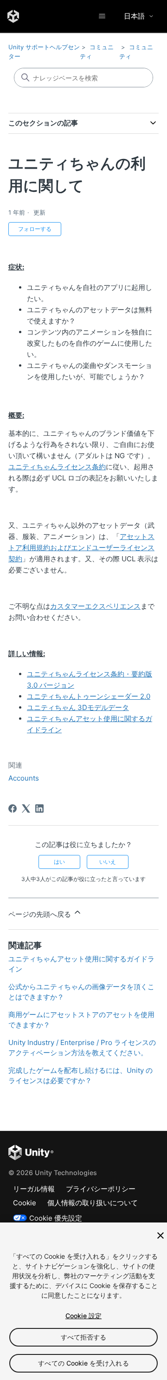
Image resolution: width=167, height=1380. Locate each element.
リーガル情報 (34, 1188)
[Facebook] (12, 808)
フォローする (34, 228)
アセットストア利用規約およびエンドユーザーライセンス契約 (81, 547)
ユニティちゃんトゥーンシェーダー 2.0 (88, 696)
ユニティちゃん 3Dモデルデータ (78, 707)
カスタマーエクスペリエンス (95, 606)
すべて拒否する (84, 1337)
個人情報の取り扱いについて (92, 1202)
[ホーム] (13, 16)
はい (59, 861)
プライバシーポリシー (100, 1188)
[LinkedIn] (39, 808)
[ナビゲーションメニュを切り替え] (101, 16)
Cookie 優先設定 (55, 1218)
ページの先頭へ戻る (40, 914)
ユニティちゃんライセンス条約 (57, 466)
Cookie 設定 (83, 1316)
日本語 (134, 16)
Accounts (23, 778)
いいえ (107, 861)
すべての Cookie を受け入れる (83, 1363)
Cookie (24, 1202)
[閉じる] (160, 1235)
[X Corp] (26, 808)
